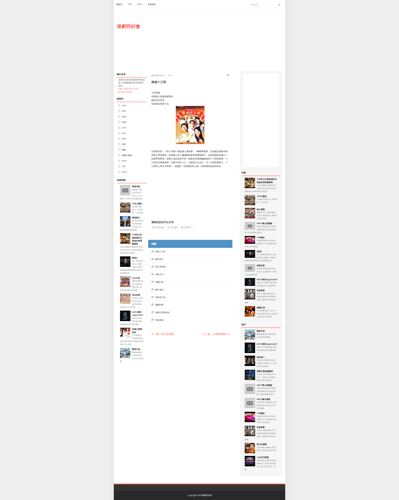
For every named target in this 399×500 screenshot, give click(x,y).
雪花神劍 (159, 320)
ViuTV (124, 172)
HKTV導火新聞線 (264, 223)
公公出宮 (136, 277)
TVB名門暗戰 (263, 457)
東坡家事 (261, 290)
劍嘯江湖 (159, 282)
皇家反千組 (160, 297)
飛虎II (134, 257)
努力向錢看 (262, 444)
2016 (124, 138)
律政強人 (261, 357)
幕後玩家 (136, 186)
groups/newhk (125, 91)
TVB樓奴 (261, 237)
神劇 (124, 149)
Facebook (158, 227)
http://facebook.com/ (128, 88)
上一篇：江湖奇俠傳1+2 (215, 334)
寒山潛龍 (261, 209)
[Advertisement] (225, 43)
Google (174, 227)
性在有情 (136, 294)
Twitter (187, 227)
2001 (124, 111)
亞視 (124, 144)
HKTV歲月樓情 (263, 399)
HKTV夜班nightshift (137, 314)
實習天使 (136, 349)
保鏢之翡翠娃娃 (162, 312)
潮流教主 (136, 217)
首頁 (120, 4)
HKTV (139, 4)
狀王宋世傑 (160, 266)
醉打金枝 (159, 289)
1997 (124, 105)
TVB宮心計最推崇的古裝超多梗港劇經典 (137, 239)
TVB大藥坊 (137, 203)
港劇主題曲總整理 (265, 371)
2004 (124, 122)
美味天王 (159, 274)
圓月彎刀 (159, 259)
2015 (124, 133)
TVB (130, 4)
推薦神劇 (152, 4)
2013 (124, 127)
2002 (124, 116)
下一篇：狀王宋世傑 (162, 334)
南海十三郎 (160, 251)
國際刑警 (159, 304)
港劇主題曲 (127, 155)
